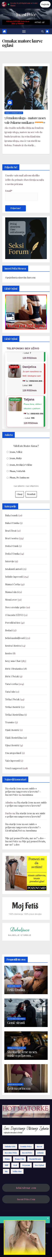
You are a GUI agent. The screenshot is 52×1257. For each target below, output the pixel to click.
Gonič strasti (16, 1022)
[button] (42, 31)
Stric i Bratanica (14, 668)
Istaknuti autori (13, 568)
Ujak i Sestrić (12, 729)
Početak (9, 1243)
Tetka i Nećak (12, 699)
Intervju (9, 561)
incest (39, 1146)
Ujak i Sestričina (14, 737)
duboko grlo (10, 1146)
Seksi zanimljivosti (13, 113)
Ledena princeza (18, 1088)
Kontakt (33, 1250)
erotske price (26, 1146)
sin (6, 1171)
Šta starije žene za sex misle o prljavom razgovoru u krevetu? (26, 804)
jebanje (40, 1153)
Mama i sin (11, 591)
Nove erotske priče (15, 607)
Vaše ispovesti (12, 760)
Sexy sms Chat (13, 660)
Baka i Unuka (12, 522)
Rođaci (8, 630)
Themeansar (25, 1236)
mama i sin (19, 1159)
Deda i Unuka (12, 553)
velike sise (17, 1171)
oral (15, 1165)
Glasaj (19, 494)
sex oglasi (39, 1165)
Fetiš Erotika (16, 989)
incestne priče (11, 1153)
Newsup (42, 1233)
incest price (27, 1153)
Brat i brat (10, 530)
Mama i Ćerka (12, 584)
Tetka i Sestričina (14, 714)
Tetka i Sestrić (12, 706)
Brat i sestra (11, 538)
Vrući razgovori (13, 768)
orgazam (26, 1165)
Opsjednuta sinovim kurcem (20, 277)
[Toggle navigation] (24, 31)
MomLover (11, 599)
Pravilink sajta (21, 1250)
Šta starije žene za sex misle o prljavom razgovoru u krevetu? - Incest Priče (23, 791)
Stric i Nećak (12, 676)
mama (7, 1159)
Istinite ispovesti (14, 576)
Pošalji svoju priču (22, 1243)
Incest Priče (26, 14)
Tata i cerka (11, 683)
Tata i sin (10, 691)
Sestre (8, 653)
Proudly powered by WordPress (17, 1233)
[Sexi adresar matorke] (26, 872)
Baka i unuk (11, 515)
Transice (10, 722)
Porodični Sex (12, 622)
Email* (8, 190)
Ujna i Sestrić (12, 745)
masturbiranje (35, 1159)
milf (6, 1165)
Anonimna (27, 794)
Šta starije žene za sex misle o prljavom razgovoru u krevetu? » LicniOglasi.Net (23, 827)
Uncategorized (13, 752)
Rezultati (31, 494)
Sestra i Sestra (13, 645)
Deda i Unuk (11, 545)
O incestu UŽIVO (14, 614)
